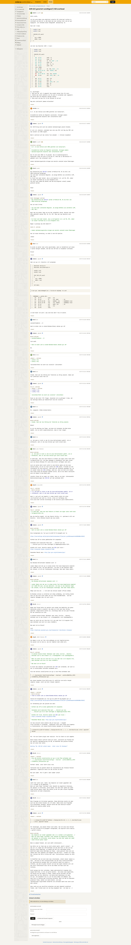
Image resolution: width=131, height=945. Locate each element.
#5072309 (88, 406)
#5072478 (88, 449)
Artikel (45, 2)
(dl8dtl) (38, 637)
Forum (50, 2)
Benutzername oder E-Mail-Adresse (36, 910)
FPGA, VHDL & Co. (21, 27)
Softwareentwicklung (22, 31)
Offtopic (18, 43)
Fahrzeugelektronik (21, 20)
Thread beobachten (35, 894)
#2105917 (88, 123)
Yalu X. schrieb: (35, 488)
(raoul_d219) (39, 485)
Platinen (19, 16)
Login (112, 2)
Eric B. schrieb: (35, 387)
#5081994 (88, 779)
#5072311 (88, 417)
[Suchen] (107, 2)
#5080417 (88, 525)
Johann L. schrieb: (35, 358)
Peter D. (34, 168)
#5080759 (88, 559)
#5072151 (88, 319)
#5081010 (88, 604)
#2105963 (88, 142)
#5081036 (88, 637)
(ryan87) (39, 13)
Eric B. (34, 355)
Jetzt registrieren (35, 935)
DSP (18, 29)
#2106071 (88, 194)
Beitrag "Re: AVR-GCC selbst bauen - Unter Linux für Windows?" (49, 746)
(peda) (38, 168)
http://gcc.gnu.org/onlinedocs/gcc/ (54, 552)
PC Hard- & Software (21, 34)
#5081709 (88, 689)
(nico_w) (38, 604)
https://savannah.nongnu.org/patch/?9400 (42, 549)
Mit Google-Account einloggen (38, 924)
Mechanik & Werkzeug (22, 18)
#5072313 (88, 437)
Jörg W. (34, 637)
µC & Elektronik (20, 9)
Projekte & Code (20, 36)
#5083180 (88, 813)
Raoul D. (34, 485)
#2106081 (88, 243)
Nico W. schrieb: (35, 652)
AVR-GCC (45, 171)
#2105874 (88, 13)
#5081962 (88, 753)
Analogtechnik (20, 11)
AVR (57, 466)
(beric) (37, 355)
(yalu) (37, 449)
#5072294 (88, 355)
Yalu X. (34, 449)
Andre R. (34, 13)
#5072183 (88, 333)
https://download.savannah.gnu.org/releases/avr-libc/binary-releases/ (51, 630)
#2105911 (88, 108)
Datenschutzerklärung (57, 942)
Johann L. (35, 123)
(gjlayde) (39, 123)
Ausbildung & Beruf (21, 40)
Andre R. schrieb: (35, 227)
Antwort (32, 104)
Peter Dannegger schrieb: (37, 198)
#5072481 (88, 506)
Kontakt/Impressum (47, 942)
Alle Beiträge (20, 7)
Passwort (32, 914)
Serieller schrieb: (35, 145)
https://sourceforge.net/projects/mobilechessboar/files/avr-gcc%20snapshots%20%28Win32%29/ (57, 536)
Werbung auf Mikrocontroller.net (81, 942)
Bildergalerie (20, 49)
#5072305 (88, 383)
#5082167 (88, 798)
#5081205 (88, 649)
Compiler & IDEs (20, 25)
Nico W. (34, 604)
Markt (18, 38)
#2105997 (88, 168)
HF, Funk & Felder (21, 14)
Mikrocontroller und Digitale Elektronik (37, 6)
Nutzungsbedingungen (68, 942)
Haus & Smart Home (21, 23)
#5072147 (88, 259)
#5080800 (88, 576)
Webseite (19, 45)
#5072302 (88, 371)
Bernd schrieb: (34, 336)
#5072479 (88, 485)
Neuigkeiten (38, 2)
